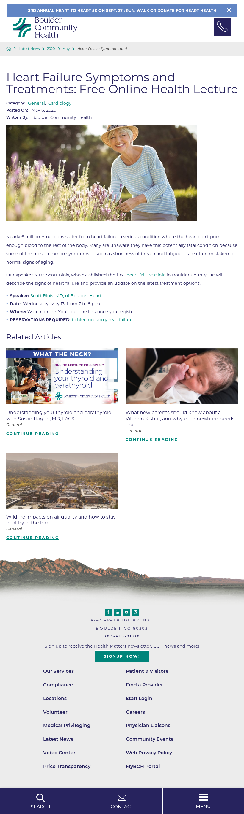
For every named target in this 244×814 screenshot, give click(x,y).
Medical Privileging (66, 725)
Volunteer (55, 712)
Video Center (59, 753)
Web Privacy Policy (149, 753)
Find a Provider (144, 685)
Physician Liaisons (148, 725)
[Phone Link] (222, 27)
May (66, 48)
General (36, 103)
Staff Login (139, 698)
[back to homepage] (8, 48)
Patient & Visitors (147, 671)
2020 (51, 48)
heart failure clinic (145, 275)
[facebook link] (108, 612)
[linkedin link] (117, 612)
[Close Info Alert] (229, 10)
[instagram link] (135, 612)
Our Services (58, 671)
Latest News (29, 48)
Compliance (58, 685)
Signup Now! (122, 656)
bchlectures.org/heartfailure (102, 319)
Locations (55, 698)
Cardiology (59, 103)
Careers (135, 712)
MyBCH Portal (143, 766)
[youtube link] (126, 612)
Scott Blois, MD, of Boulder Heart (65, 295)
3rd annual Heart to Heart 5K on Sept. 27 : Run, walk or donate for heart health (122, 10)
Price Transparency (66, 766)
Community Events (149, 739)
